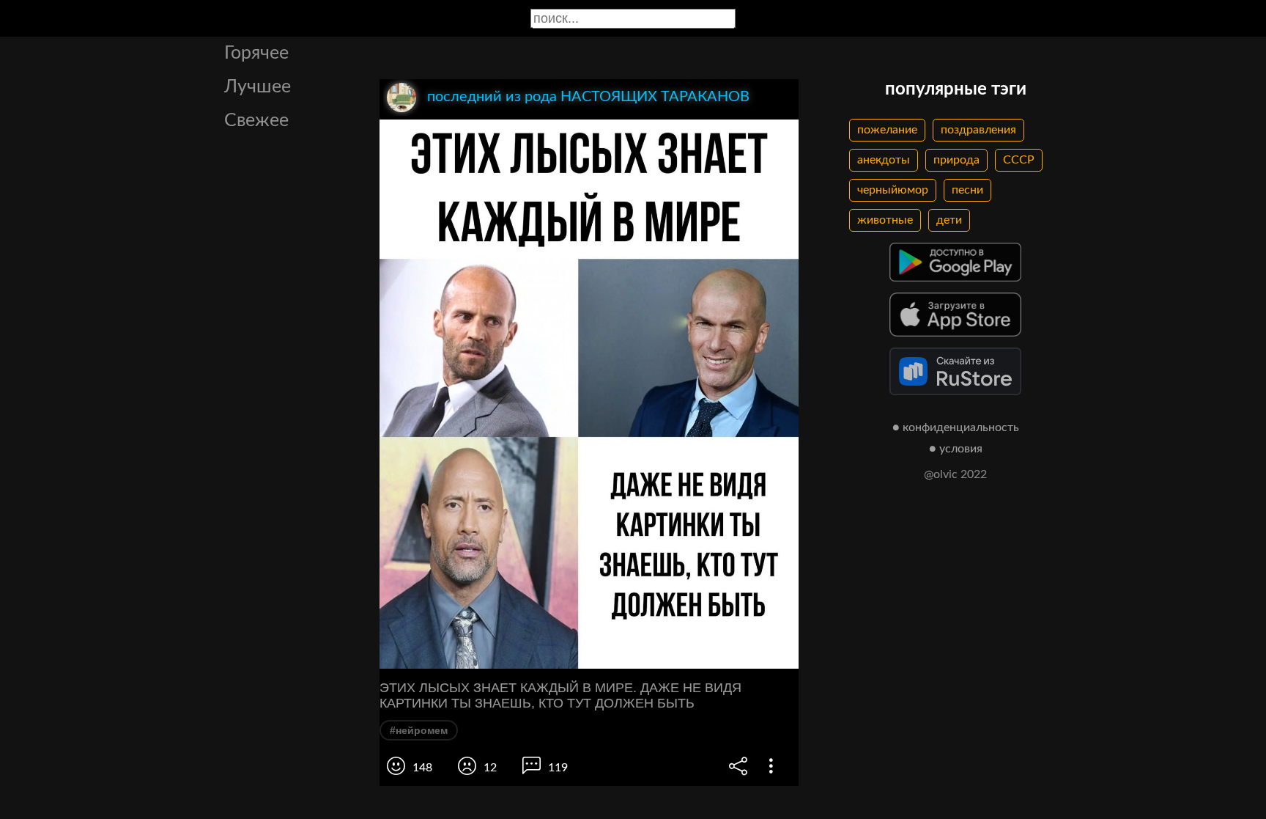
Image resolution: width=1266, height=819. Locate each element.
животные (885, 220)
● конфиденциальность (955, 427)
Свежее (256, 120)
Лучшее (257, 87)
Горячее (256, 53)
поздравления (978, 130)
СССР (1018, 160)
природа (956, 160)
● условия (955, 449)
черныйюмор (892, 190)
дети (949, 220)
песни (967, 190)
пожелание (887, 130)
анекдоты (883, 160)
